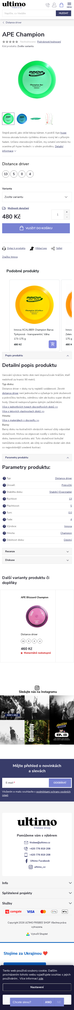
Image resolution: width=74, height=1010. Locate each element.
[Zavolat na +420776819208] (47, 5)
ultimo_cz (39, 867)
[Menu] (69, 5)
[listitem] (34, 315)
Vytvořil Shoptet (39, 934)
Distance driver (63, 478)
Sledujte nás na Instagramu (38, 692)
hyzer (63, 133)
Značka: (10, 257)
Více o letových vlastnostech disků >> (23, 411)
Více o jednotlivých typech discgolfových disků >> (30, 407)
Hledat (63, 13)
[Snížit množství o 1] (67, 217)
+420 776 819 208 (39, 848)
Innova (68, 526)
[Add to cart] (53, 344)
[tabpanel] (37, 626)
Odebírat (60, 782)
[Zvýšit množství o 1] (67, 212)
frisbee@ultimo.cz (40, 842)
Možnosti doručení (18, 208)
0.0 (70, 512)
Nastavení (37, 987)
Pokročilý (67, 485)
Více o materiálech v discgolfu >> (20, 420)
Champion (66, 533)
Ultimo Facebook (40, 861)
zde (41, 979)
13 (70, 499)
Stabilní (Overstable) (60, 492)
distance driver (10, 393)
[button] (5, 315)
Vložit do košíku (39, 228)
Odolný (68, 540)
